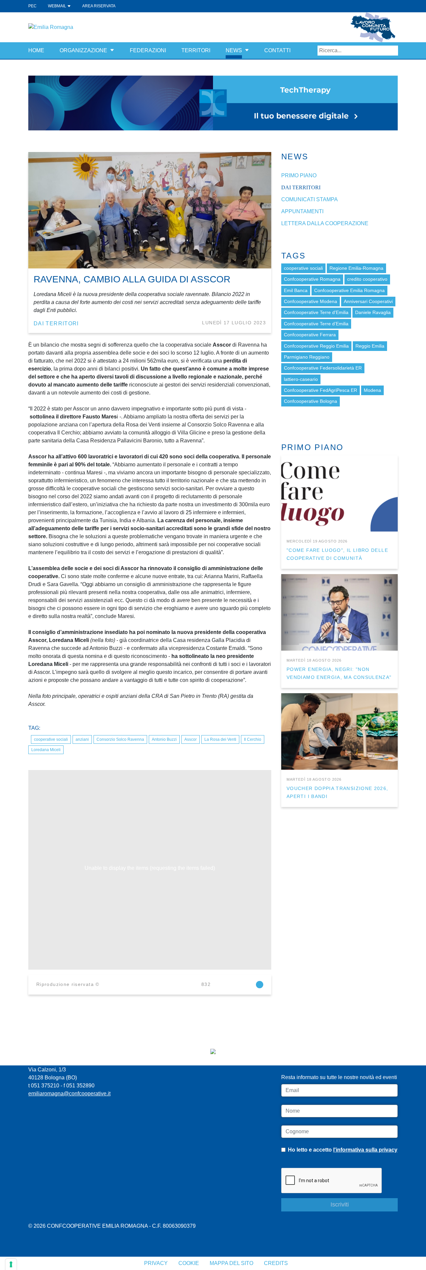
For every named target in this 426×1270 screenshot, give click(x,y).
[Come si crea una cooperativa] (213, 102)
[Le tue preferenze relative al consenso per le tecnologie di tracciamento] (11, 1264)
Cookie (188, 1263)
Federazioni (148, 50)
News (234, 50)
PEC (32, 6)
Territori (195, 50)
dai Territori (56, 323)
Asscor (190, 739)
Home (36, 50)
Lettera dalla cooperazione (324, 223)
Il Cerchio (252, 739)
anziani (82, 739)
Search (393, 50)
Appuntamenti (302, 211)
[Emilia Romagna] (50, 27)
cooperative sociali (51, 739)
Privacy (156, 1263)
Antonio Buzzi (164, 739)
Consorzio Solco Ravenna (120, 739)
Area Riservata (98, 6)
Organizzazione (83, 50)
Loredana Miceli (46, 749)
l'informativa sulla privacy (365, 1150)
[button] (112, 50)
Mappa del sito (231, 1263)
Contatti (277, 50)
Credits (276, 1263)
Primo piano (299, 175)
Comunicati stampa (309, 199)
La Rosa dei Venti (220, 739)
